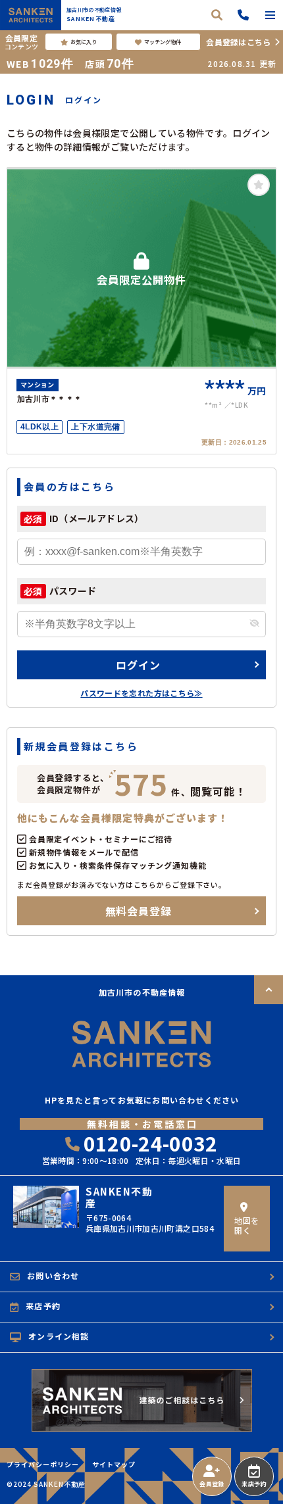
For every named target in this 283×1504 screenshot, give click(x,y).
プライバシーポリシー (43, 1464)
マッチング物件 (162, 41)
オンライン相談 (58, 1336)
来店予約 (254, 1484)
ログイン (138, 665)
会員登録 (211, 1484)
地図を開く (246, 1225)
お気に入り (83, 41)
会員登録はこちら (238, 41)
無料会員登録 (138, 911)
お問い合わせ (53, 1275)
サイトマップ (114, 1464)
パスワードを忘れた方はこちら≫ (141, 692)
